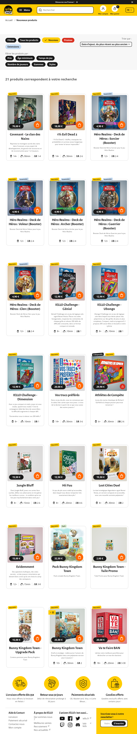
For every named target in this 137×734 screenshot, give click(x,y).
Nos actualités (41, 730)
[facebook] (70, 718)
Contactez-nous (16, 724)
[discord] (78, 725)
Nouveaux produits (26, 20)
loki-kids (85, 724)
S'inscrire (119, 723)
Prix (9, 58)
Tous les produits (29, 40)
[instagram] (70, 725)
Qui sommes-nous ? (43, 718)
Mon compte (15, 727)
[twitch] (62, 725)
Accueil (8, 20)
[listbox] (130, 10)
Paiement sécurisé (18, 720)
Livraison (13, 717)
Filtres (10, 40)
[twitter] (78, 718)
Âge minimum (25, 58)
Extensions (13, 46)
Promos (68, 40)
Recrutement (40, 726)
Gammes (38, 64)
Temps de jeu (45, 58)
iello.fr (86, 718)
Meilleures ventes (43, 723)
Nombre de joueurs (17, 64)
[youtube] (62, 718)
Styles (52, 64)
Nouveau (53, 40)
